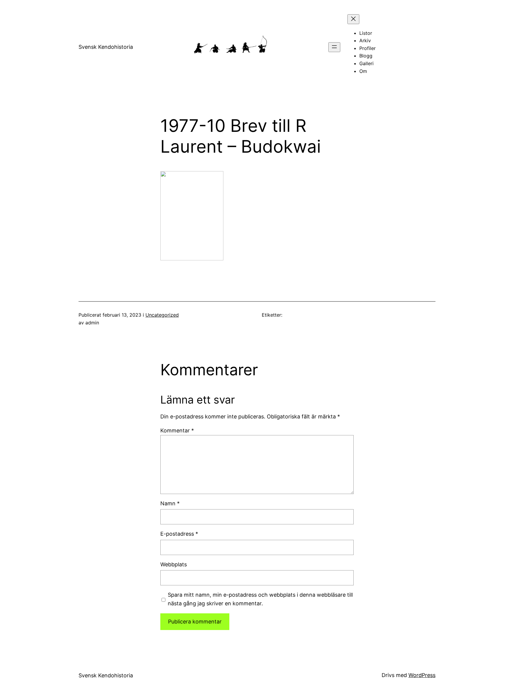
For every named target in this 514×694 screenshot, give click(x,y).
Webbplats (173, 564)
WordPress (421, 675)
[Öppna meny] (334, 47)
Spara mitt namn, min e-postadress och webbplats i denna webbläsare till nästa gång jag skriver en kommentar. (260, 599)
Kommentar (177, 430)
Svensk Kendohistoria (106, 47)
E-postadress (179, 534)
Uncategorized (162, 315)
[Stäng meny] (353, 19)
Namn (170, 503)
